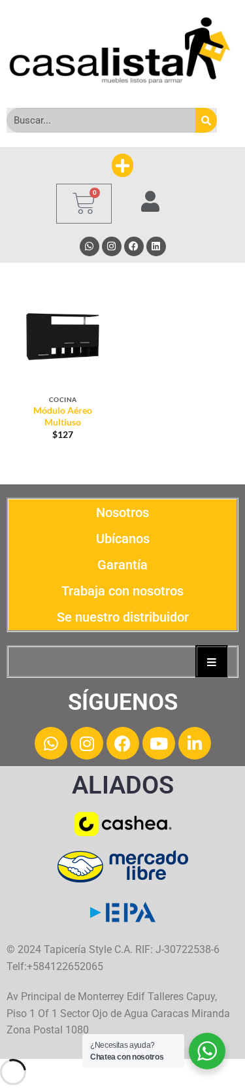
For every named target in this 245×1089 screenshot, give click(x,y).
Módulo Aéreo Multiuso (62, 416)
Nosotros (122, 512)
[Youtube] (158, 743)
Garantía (122, 565)
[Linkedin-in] (194, 743)
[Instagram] (112, 246)
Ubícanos (123, 538)
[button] (122, 165)
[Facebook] (134, 246)
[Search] (206, 120)
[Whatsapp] (89, 246)
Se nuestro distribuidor (123, 617)
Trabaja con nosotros (122, 591)
